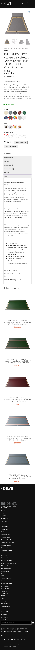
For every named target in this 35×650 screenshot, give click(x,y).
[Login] (25, 3)
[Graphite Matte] (10, 118)
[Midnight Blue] (6, 118)
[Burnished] (6, 127)
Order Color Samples (11, 146)
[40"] (15, 136)
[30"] (6, 136)
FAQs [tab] (5, 176)
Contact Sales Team (21, 142)
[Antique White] (6, 113)
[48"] (20, 136)
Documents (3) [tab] (8, 165)
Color (6, 109)
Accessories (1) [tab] (9, 169)
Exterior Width (8, 132)
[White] (24, 118)
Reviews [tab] (6, 173)
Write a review (8, 73)
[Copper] (20, 127)
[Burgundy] (20, 113)
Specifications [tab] (8, 157)
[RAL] (15, 118)
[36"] (10, 136)
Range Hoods (17, 49)
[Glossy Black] (15, 113)
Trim (5, 123)
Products (10, 49)
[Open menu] (22, 3)
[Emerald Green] (24, 113)
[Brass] (15, 127)
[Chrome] (10, 127)
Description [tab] (7, 154)
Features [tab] (6, 161)
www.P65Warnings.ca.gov (12, 280)
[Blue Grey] (10, 113)
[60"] (24, 136)
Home (5, 49)
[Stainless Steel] (20, 118)
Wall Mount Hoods (15, 81)
